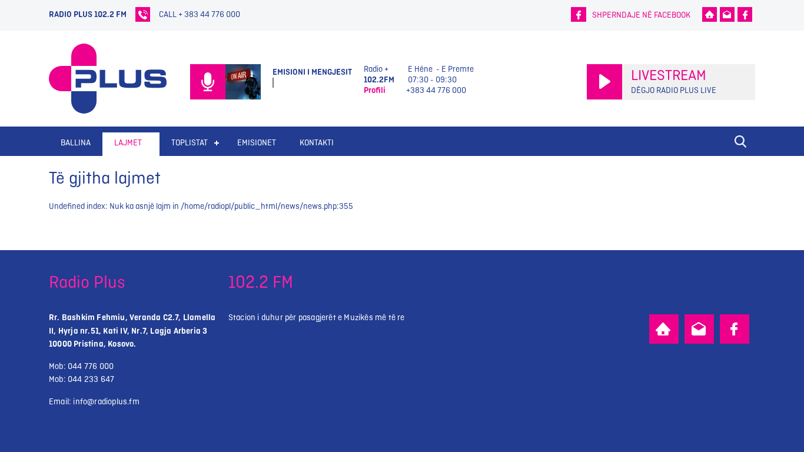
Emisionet (256, 142)
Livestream (668, 76)
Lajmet (128, 142)
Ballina (76, 142)
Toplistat (189, 142)
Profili (375, 90)
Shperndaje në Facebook (641, 15)
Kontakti (317, 142)
